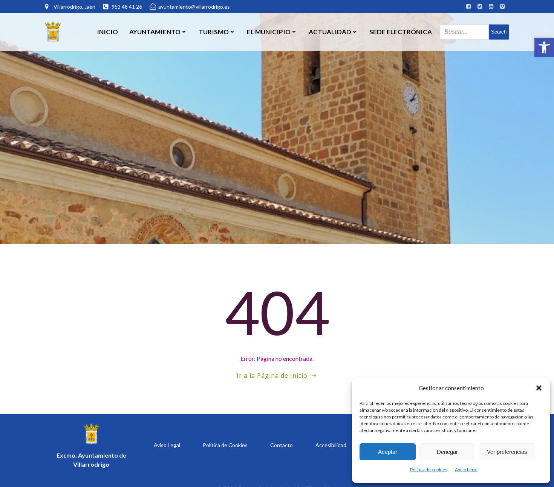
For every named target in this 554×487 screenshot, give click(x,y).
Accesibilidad (330, 445)
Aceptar (387, 452)
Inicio (107, 32)
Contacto (281, 445)
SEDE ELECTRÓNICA (400, 32)
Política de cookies (428, 469)
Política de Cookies (225, 445)
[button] (544, 47)
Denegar (447, 452)
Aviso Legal (466, 469)
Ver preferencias (507, 452)
